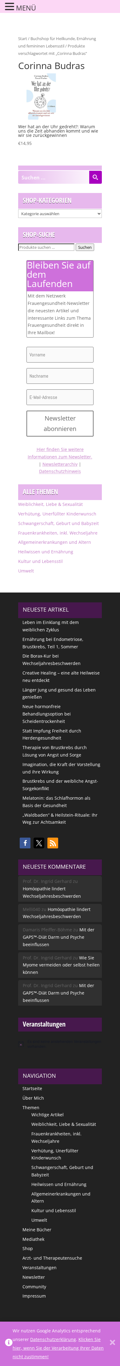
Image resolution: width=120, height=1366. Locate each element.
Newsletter (33, 1277)
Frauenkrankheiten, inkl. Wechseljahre (58, 533)
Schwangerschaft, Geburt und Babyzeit (58, 523)
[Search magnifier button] (95, 177)
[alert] (60, 1044)
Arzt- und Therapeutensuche (52, 1258)
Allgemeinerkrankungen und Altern (54, 542)
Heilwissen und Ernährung (45, 552)
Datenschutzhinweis (60, 471)
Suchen (85, 247)
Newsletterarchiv (60, 464)
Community (34, 1287)
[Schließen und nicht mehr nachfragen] (112, 1344)
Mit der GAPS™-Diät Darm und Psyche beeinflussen (58, 937)
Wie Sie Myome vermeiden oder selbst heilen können (61, 965)
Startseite (32, 1088)
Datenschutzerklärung (53, 1339)
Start (22, 38)
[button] (25, 843)
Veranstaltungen (39, 1267)
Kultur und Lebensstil (40, 561)
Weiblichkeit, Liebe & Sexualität (50, 504)
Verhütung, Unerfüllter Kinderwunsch (57, 514)
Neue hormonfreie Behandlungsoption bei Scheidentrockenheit (46, 714)
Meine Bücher (36, 1230)
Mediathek (33, 1239)
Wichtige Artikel (47, 1115)
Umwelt (26, 571)
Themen (30, 1107)
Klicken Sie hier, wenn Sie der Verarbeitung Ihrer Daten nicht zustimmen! (58, 1348)
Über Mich (33, 1098)
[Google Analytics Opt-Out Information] (9, 1344)
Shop (27, 1248)
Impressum (34, 1296)
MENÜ (26, 7)
